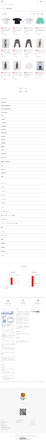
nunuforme (3, 102)
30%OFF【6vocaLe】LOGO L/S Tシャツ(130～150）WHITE (40, 74)
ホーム (2, 4)
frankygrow (3, 126)
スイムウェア (4, 235)
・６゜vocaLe (10, 4)
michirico (3, 139)
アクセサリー (4, 219)
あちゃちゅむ (4, 157)
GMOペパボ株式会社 (27, 435)
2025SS (3, 251)
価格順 (38, 13)
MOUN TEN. (4, 133)
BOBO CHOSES (5, 161)
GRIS (2, 150)
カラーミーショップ (13, 435)
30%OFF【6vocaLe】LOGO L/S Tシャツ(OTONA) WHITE (28, 74)
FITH (2, 115)
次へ (26, 91)
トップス (3, 191)
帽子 (2, 227)
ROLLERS (3, 153)
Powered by (17, 438)
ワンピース (3, 199)
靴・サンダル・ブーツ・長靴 (7, 215)
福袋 (2, 176)
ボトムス (3, 195)
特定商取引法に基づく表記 (6, 427)
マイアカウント (33, 420)
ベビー (2, 207)
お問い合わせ (32, 423)
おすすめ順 (33, 13)
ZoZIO (2, 169)
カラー (2, 255)
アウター (3, 203)
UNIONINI (3, 143)
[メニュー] (44, 1)
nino (2, 165)
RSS (16, 422)
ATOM (19, 422)
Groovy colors (4, 112)
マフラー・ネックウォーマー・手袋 (9, 223)
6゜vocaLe (3, 122)
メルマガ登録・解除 (19, 420)
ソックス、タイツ (5, 211)
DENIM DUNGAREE (5, 105)
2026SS (3, 243)
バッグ (2, 231)
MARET (3, 146)
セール (6, 4)
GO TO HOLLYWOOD (6, 109)
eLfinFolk (3, 136)
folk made (3, 129)
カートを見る (32, 422)
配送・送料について (4, 422)
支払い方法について (4, 425)
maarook (3, 119)
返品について (3, 423)
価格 (2, 239)
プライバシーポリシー (5, 429)
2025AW (3, 247)
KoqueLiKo (3, 172)
